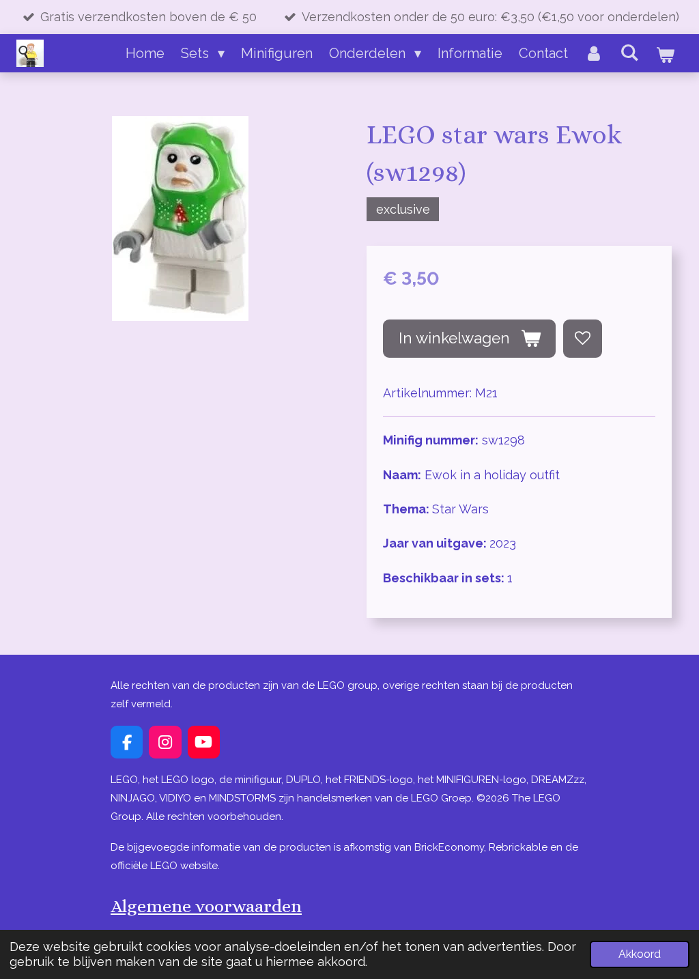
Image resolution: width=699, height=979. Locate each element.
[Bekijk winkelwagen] (665, 55)
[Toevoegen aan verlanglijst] (582, 339)
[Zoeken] (629, 52)
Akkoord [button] (639, 954)
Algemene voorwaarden (206, 906)
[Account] (594, 53)
